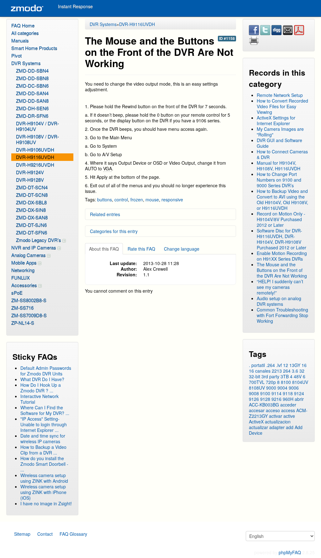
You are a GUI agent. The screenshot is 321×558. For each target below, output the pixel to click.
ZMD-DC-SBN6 (32, 85)
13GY (294, 365)
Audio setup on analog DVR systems (279, 301)
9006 (294, 388)
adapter (277, 427)
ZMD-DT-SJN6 (31, 224)
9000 (271, 388)
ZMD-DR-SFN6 (32, 115)
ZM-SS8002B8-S (28, 300)
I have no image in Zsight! (46, 503)
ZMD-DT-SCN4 (32, 187)
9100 (265, 393)
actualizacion (278, 421)
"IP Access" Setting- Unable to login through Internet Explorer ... (43, 424)
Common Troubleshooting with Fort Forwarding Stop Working (282, 315)
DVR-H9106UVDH (35, 149)
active (289, 416)
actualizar (258, 427)
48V (298, 376)
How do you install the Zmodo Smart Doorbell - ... (44, 464)
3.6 (295, 371)
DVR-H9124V (30, 172)
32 (301, 371)
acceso (273, 410)
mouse (152, 199)
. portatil (257, 365)
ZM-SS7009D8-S (29, 315)
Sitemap (22, 534)
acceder (288, 404)
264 (287, 371)
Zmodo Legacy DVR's (39, 239)
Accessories (24, 285)
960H (288, 399)
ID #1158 (227, 38)
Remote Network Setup (280, 95)
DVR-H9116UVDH (35, 157)
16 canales (260, 371)
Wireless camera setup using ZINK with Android (44, 478)
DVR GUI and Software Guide (279, 143)
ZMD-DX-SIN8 (31, 209)
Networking (22, 270)
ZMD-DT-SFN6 (31, 232)
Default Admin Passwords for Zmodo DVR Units (45, 371)
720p (271, 382)
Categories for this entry (114, 231)
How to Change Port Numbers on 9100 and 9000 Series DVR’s (279, 180)
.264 (270, 365)
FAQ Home (22, 25)
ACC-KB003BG (264, 404)
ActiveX (256, 421)
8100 (286, 382)
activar (275, 416)
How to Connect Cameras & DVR (282, 154)
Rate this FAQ (141, 249)
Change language (181, 249)
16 (304, 365)
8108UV (257, 388)
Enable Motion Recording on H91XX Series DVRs (282, 256)
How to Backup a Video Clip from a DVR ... (43, 450)
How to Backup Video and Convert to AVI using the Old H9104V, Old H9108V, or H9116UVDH (282, 199)
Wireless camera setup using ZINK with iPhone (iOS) (43, 492)
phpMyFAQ (290, 552)
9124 (299, 393)
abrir (299, 399)
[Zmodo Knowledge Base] (26, 8)
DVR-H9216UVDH (35, 164)
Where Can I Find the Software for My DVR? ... (44, 410)
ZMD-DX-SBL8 (31, 202)
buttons (104, 199)
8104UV (300, 382)
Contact (45, 534)
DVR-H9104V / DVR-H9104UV (37, 126)
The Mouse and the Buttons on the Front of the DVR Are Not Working (282, 270)
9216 (276, 399)
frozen (136, 199)
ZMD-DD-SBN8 (32, 78)
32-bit (254, 376)
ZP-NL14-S (22, 322)
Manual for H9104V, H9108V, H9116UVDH (278, 166)
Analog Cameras (29, 255)
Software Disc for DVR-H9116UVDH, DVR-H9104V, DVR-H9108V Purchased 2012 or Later (281, 239)
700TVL (257, 382)
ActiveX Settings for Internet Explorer (276, 120)
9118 (288, 393)
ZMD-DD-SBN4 (32, 70)
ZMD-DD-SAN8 (32, 100)
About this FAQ (104, 249)
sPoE (17, 292)
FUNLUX (20, 277)
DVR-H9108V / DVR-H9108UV (37, 139)
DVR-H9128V (30, 179)
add (289, 427)
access (288, 410)
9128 (265, 399)
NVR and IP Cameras (34, 247)
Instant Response (75, 6)
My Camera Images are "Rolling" (280, 132)
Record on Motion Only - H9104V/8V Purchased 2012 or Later (281, 219)
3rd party (270, 376)
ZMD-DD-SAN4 (32, 93)
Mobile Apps (24, 262)
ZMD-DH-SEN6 (32, 108)
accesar (257, 410)
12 (285, 365)
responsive (172, 199)
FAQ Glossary (73, 534)
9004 (282, 388)
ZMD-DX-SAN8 (32, 217)
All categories (25, 32)
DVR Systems (26, 63)
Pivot (16, 55)
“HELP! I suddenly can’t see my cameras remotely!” (280, 287)
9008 (254, 393)
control (121, 199)
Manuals (20, 40)
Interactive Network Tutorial (39, 399)
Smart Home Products (34, 48)
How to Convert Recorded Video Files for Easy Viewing (282, 106)
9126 (254, 399)
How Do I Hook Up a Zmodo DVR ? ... (40, 388)
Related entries (105, 214)
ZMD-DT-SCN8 (32, 194)
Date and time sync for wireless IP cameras (42, 438)
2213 (277, 371)
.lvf (279, 365)
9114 (276, 393)
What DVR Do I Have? (42, 379)
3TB (285, 376)
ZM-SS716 (22, 307)
